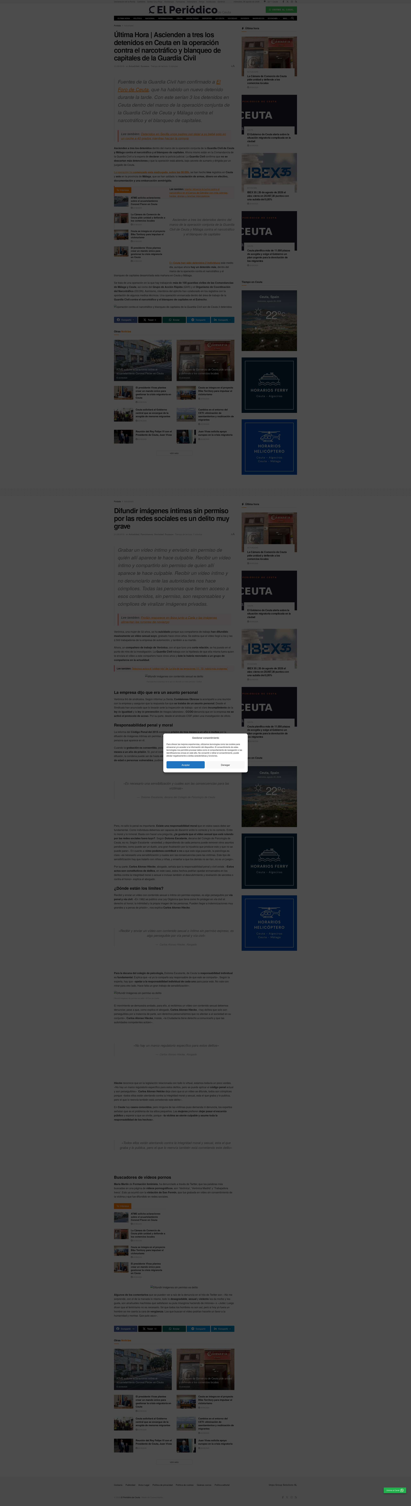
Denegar (225, 764)
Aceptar (186, 764)
